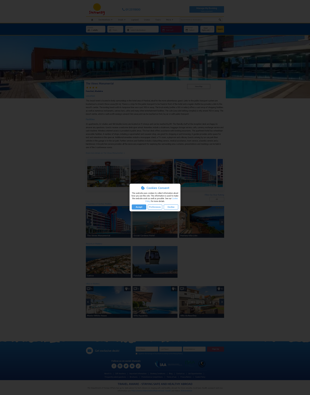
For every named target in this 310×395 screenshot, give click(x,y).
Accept (139, 207)
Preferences (155, 207)
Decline (171, 207)
